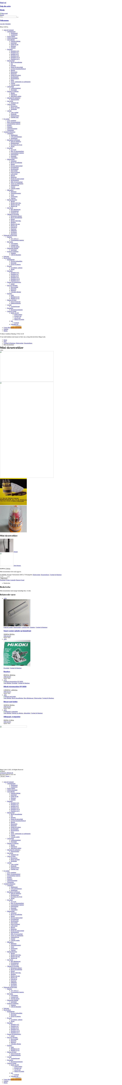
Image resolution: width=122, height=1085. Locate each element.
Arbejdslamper (11, 31)
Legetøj (9, 305)
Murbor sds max (15, 204)
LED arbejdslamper (16, 136)
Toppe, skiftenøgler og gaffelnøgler (21, 81)
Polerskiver (14, 94)
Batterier (9, 237)
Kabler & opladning (12, 251)
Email (22, 580)
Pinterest (18, 580)
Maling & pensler (19, 319)
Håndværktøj (11, 60)
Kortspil (16, 322)
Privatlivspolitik (4, 763)
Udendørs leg (14, 324)
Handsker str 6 (15, 51)
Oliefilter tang (14, 117)
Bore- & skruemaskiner (13, 122)
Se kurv (3, 776)
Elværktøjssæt (15, 167)
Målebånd (13, 191)
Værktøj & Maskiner (9, 132)
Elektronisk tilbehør (12, 248)
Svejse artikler (11, 36)
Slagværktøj (14, 170)
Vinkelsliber (14, 157)
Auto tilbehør (11, 39)
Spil (12, 321)
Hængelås (13, 263)
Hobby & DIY (15, 313)
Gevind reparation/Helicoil (18, 69)
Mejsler (13, 201)
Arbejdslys (10, 133)
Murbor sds (14, 206)
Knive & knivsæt (15, 301)
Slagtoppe (13, 229)
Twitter (8, 580)
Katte (12, 295)
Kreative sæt (17, 316)
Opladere (9, 127)
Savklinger (14, 232)
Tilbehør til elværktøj (13, 214)
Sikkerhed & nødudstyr (13, 98)
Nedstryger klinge (16, 75)
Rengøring (10, 308)
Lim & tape (17, 318)
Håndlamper (14, 33)
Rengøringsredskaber (17, 310)
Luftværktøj (10, 86)
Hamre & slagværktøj (17, 67)
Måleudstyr (10, 190)
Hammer (13, 65)
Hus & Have (7, 258)
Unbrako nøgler (15, 85)
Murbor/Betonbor (12, 200)
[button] (2, 15)
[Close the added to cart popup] (10, 776)
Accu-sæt (13, 149)
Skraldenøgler (15, 77)
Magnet (13, 70)
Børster (13, 93)
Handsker (10, 49)
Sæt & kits (10, 101)
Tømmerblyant (15, 185)
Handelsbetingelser (5, 760)
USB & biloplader (12, 38)
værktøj (9, 111)
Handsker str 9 (15, 56)
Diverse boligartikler (16, 261)
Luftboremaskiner (16, 88)
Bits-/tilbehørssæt (15, 209)
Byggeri (9, 266)
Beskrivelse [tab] (7, 583)
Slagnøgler (14, 90)
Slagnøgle (13, 156)
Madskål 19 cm (15, 298)
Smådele (13, 48)
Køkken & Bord (11, 300)
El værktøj (6, 119)
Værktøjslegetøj (15, 306)
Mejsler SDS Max (16, 203)
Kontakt (2, 762)
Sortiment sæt (14, 103)
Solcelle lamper (15, 246)
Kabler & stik (14, 44)
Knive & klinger (15, 172)
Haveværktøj (14, 287)
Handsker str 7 (15, 52)
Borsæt (13, 219)
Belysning (10, 242)
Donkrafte (13, 114)
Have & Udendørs (12, 285)
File (12, 64)
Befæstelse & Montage (13, 140)
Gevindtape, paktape (16, 267)
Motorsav (13, 290)
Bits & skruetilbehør (16, 62)
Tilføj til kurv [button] (7, 636)
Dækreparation (15, 99)
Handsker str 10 (15, 57)
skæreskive (14, 234)
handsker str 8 (15, 54)
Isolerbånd (14, 43)
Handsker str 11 (15, 59)
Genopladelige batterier (13, 124)
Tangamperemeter (12, 128)
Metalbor (13, 222)
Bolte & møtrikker (16, 141)
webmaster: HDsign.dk (6, 773)
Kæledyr (9, 293)
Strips (12, 80)
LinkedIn (12, 580)
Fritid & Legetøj (11, 311)
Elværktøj (10, 148)
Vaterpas (13, 198)
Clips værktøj (14, 112)
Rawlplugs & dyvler (16, 145)
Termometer (10, 130)
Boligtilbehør (11, 259)
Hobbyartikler (18, 314)
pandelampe (14, 35)
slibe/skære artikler (16, 96)
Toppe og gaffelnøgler (17, 183)
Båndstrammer (15, 143)
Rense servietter (15, 107)
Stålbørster (14, 230)
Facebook (3, 580)
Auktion (6, 329)
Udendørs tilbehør (16, 292)
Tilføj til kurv (4, 578)
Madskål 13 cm (15, 297)
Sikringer (13, 46)
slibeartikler (27, 713)
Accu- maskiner (11, 120)
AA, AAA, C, (15, 238)
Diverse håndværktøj (17, 166)
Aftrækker (14, 161)
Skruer (12, 146)
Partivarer (6, 256)
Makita (6, 331)
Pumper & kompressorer (14, 282)
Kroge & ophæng (16, 264)
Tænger (13, 83)
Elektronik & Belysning (10, 235)
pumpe (13, 284)
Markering (14, 73)
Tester (12, 195)
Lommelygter (14, 245)
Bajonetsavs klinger (16, 216)
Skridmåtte (14, 109)
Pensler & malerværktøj (17, 179)
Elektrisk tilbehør (15, 41)
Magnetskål (14, 72)
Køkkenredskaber (16, 303)
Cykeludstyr (17, 326)
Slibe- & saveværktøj (17, 182)
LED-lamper (14, 243)
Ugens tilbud (12, 327)
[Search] (17, 17)
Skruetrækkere (15, 78)
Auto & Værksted (9, 30)
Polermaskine (14, 154)
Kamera (9, 125)
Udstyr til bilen (11, 104)
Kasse (7, 776)
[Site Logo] (4, 13)
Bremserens (14, 106)
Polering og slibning (12, 91)
